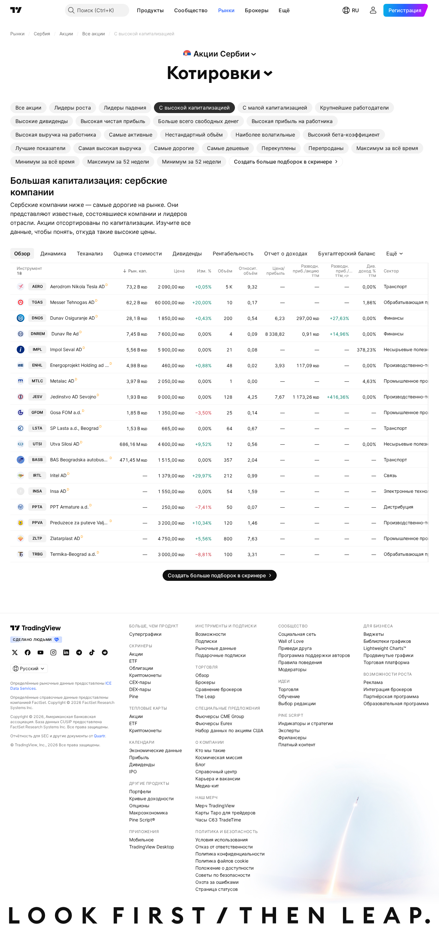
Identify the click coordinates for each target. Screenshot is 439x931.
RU (355, 10)
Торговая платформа (386, 662)
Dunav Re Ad (65, 333)
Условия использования (221, 839)
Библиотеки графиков (387, 641)
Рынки (226, 10)
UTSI (37, 443)
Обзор (202, 675)
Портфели (140, 791)
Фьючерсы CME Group (219, 716)
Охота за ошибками (216, 882)
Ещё (284, 10)
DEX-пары (140, 689)
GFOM (37, 412)
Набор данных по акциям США (229, 730)
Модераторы (292, 669)
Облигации (141, 668)
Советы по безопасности (222, 875)
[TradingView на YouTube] (40, 652)
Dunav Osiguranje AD (72, 318)
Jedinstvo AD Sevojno (73, 396)
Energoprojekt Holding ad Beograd (79, 365)
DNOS (37, 317)
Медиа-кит (207, 785)
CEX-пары (140, 682)
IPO (133, 771)
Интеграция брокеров (387, 689)
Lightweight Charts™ (384, 648)
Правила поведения (300, 662)
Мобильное (141, 839)
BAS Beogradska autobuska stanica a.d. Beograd (79, 459)
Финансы (394, 318)
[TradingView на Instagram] (53, 652)
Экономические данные (155, 750)
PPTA (37, 506)
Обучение (289, 696)
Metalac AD (62, 381)
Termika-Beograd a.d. (73, 554)
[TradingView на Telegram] (79, 652)
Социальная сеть (297, 634)
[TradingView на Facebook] (27, 652)
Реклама (373, 682)
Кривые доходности (151, 798)
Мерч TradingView (215, 805)
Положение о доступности (224, 868)
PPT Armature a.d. (69, 507)
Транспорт (395, 286)
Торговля (288, 689)
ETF (133, 661)
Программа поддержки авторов (314, 655)
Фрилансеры (292, 737)
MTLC (37, 380)
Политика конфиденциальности (229, 853)
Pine (133, 696)
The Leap (205, 696)
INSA (37, 491)
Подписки (206, 641)
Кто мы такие (210, 750)
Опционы (139, 805)
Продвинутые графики (388, 655)
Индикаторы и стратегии (305, 723)
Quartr (99, 735)
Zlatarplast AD (65, 538)
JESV (37, 396)
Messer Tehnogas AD (72, 302)
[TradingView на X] (14, 652)
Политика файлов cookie (221, 861)
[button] (169, 10)
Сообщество (191, 10)
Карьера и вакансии (217, 778)
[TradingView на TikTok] (91, 652)
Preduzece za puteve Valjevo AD (79, 522)
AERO (37, 286)
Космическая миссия (218, 757)
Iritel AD (58, 475)
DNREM (38, 333)
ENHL (37, 365)
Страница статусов (216, 889)
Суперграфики (145, 634)
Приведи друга (295, 648)
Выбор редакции (297, 703)
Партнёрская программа (391, 696)
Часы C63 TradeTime (218, 819)
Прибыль (139, 757)
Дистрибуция (398, 507)
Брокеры (256, 10)
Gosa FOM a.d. (65, 412)
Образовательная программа (396, 703)
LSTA (37, 428)
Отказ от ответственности (224, 846)
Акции (136, 654)
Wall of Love (291, 641)
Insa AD (58, 491)
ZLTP (37, 538)
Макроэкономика (148, 812)
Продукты (150, 10)
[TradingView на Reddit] (104, 652)
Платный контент (296, 744)
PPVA (37, 522)
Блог (200, 764)
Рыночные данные (215, 648)
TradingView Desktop (151, 846)
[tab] (28, 107)
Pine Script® (142, 819)
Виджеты (373, 634)
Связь (390, 475)
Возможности (210, 634)
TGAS (37, 302)
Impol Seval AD (66, 349)
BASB (37, 459)
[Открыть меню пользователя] (373, 10)
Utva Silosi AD (64, 444)
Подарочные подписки (220, 655)
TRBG (37, 554)
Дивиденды (142, 764)
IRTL (37, 475)
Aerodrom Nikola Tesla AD (77, 286)
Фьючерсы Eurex (213, 723)
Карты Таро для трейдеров (225, 812)
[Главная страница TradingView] (16, 10)
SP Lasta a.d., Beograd (74, 428)
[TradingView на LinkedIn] (66, 652)
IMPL (37, 349)
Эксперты (289, 730)
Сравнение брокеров (218, 689)
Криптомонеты (145, 675)
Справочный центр (216, 771)
